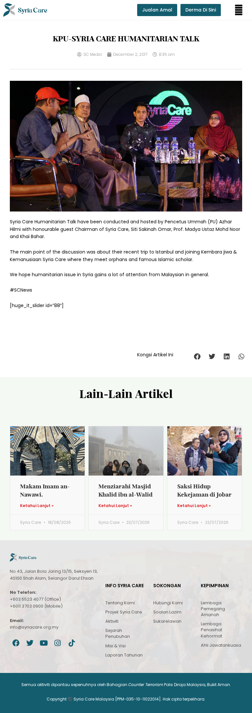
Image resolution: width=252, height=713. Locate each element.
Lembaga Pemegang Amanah (213, 609)
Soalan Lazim (167, 612)
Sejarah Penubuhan (117, 633)
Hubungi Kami (168, 603)
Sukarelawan (167, 621)
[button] (238, 10)
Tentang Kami (120, 603)
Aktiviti (111, 621)
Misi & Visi (115, 646)
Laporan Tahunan (124, 655)
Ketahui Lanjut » (36, 505)
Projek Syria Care (123, 612)
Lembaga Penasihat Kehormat (211, 630)
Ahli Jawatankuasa (221, 645)
